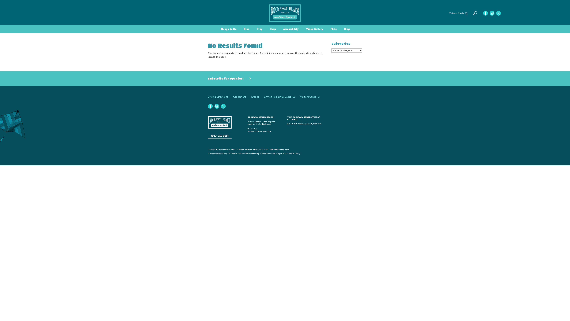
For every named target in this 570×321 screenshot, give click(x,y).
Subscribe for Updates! (226, 78)
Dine (246, 28)
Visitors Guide (456, 13)
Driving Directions (218, 96)
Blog (347, 28)
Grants (255, 96)
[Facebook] (485, 13)
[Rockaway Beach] (285, 12)
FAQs (334, 28)
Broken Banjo (283, 149)
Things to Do (228, 28)
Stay (259, 28)
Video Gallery (314, 28)
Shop (273, 28)
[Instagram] (492, 13)
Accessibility (291, 28)
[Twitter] (498, 13)
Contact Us (239, 96)
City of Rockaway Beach (278, 96)
